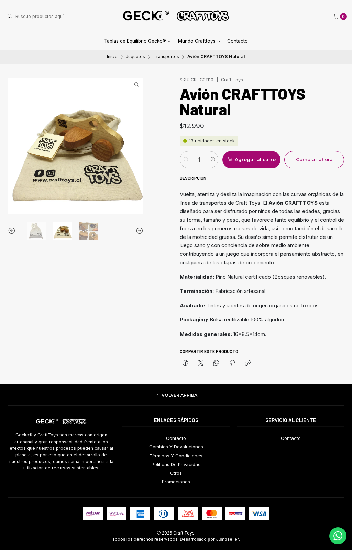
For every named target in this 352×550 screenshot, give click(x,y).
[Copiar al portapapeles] (247, 363)
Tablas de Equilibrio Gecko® (135, 41)
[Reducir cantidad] (185, 159)
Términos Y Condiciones (176, 455)
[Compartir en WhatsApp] (216, 363)
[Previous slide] (13, 231)
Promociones (176, 481)
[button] (176, 396)
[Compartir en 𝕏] (201, 363)
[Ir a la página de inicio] (176, 16)
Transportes (166, 57)
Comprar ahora (314, 159)
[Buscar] (9, 16)
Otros (176, 473)
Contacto (237, 41)
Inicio (112, 57)
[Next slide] (138, 231)
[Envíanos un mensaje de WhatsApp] (337, 535)
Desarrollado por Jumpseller (209, 539)
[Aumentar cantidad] (212, 159)
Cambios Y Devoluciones (176, 446)
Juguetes (135, 57)
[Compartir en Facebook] (185, 363)
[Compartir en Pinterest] (232, 363)
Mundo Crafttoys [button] (197, 41)
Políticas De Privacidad (176, 464)
